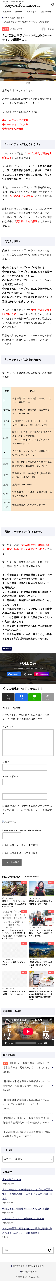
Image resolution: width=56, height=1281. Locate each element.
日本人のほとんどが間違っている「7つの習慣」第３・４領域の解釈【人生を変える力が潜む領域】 (27, 1194)
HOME (6, 18)
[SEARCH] (53, 4)
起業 (13, 18)
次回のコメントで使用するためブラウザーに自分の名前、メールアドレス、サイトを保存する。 (27, 810)
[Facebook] (14, 674)
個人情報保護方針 (29, 1272)
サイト (5, 791)
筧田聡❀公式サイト (36, 1266)
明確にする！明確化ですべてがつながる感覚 (25, 1208)
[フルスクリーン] (50, 1043)
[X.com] (27, 674)
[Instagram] (41, 674)
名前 (5, 761)
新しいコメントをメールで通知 (21, 845)
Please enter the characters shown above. (21, 830)
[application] (28, 1031)
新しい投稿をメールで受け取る (21, 853)
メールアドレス (11, 776)
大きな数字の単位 (11, 1179)
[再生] (6, 1043)
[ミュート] (45, 1043)
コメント (7, 727)
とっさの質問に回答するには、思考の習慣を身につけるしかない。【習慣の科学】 (27, 1230)
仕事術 (20, 18)
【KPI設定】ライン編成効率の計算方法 (23, 1218)
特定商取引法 (18, 1266)
